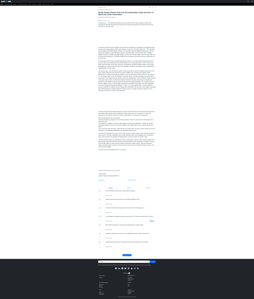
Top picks (148, 187)
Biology (39, 4)
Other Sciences (46, 4)
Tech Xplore (130, 277)
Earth (29, 4)
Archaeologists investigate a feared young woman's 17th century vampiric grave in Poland (129, 216)
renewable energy (118, 54)
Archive (129, 293)
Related (129, 187)
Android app (101, 284)
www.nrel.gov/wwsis (121, 149)
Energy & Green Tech (108, 9)
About (100, 291)
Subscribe (153, 261)
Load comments (127, 255)
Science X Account (131, 291)
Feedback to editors (132, 180)
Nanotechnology (8, 4)
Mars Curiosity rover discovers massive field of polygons (120, 190)
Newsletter (130, 292)
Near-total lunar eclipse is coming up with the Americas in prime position (125, 225)
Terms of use (101, 293)
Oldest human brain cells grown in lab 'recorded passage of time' (123, 199)
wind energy (147, 139)
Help (129, 284)
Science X (129, 280)
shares (101, 180)
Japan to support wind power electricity (108, 175)
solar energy (123, 123)
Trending (110, 187)
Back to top (125, 273)
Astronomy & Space (22, 4)
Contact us (101, 277)
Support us (130, 289)
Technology (100, 9)
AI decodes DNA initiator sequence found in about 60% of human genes (124, 208)
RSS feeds (101, 287)
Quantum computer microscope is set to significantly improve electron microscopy (127, 233)
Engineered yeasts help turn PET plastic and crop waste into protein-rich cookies (127, 242)
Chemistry (34, 4)
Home (2, 4)
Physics (15, 4)
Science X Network (133, 296)
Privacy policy (101, 294)
